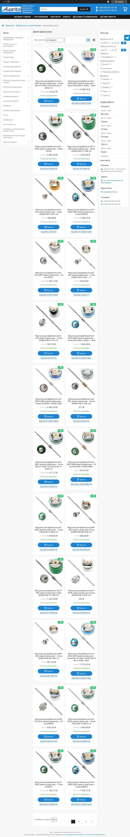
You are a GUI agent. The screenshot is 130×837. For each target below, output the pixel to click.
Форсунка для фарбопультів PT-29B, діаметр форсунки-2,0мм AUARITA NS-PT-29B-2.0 (48, 593)
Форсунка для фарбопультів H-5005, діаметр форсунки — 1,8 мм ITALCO (49, 149)
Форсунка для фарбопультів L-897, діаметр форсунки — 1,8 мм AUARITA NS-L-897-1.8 (48, 212)
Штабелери (8, 120)
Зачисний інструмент (12, 92)
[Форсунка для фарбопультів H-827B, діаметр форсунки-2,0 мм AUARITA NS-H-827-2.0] (81, 573)
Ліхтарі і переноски (11, 62)
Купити (50, 101)
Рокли (5, 115)
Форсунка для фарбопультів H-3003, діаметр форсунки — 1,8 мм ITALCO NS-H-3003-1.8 (81, 721)
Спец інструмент (10, 142)
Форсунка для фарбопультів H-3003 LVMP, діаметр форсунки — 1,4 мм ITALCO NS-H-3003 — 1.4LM (81, 338)
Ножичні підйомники (11, 110)
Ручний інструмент (11, 101)
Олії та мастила (9, 124)
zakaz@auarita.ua (110, 192)
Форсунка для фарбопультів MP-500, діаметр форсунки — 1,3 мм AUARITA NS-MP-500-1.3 (49, 656)
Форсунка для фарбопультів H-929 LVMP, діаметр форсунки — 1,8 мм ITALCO (48, 275)
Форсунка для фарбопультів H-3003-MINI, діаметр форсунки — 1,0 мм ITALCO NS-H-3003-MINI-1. (81, 464)
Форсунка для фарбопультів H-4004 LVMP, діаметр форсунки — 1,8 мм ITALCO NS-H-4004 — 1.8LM (81, 83)
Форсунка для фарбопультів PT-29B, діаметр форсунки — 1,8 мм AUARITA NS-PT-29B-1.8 (81, 149)
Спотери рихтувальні (12, 67)
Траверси (7, 106)
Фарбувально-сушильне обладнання (13, 39)
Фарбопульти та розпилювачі (29, 26)
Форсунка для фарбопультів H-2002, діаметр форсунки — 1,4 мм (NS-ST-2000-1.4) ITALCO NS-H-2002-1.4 (49, 84)
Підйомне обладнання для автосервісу (14, 137)
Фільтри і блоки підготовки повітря (14, 81)
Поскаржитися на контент (75, 834)
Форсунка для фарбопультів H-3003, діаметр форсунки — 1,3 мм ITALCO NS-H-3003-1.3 (49, 530)
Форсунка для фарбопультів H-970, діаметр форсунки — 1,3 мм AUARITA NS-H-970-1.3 (48, 338)
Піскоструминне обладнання (9, 52)
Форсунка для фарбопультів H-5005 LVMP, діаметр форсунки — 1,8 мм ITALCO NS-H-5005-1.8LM (48, 401)
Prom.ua (78, 832)
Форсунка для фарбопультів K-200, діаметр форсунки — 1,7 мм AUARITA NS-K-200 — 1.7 (81, 275)
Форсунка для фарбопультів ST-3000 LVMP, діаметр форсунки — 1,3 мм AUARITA (81, 784)
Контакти (55, 17)
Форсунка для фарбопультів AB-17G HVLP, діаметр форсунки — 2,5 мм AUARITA (48, 721)
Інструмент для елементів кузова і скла (14, 130)
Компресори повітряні (12, 71)
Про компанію (41, 17)
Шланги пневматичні (11, 76)
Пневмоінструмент (11, 96)
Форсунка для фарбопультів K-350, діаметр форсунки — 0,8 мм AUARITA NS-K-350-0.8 (81, 401)
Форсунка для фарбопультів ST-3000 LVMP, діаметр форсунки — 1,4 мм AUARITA (81, 212)
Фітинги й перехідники (12, 87)
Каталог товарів (22, 17)
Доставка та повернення (85, 17)
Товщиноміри (8, 57)
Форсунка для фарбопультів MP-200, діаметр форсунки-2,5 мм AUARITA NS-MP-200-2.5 (81, 530)
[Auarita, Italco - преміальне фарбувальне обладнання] (11, 9)
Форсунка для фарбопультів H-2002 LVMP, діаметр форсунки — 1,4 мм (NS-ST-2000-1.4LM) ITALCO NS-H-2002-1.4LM (81, 657)
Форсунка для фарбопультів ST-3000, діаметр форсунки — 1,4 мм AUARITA (49, 784)
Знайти (83, 9)
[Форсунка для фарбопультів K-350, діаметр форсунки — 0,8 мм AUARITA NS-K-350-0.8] (81, 381)
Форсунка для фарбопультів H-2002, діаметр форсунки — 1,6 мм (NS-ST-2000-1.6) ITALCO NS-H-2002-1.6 (49, 465)
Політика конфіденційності (96, 834)
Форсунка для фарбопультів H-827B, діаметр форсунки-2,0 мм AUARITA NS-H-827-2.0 (81, 593)
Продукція (9, 26)
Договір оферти (108, 17)
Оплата (66, 17)
